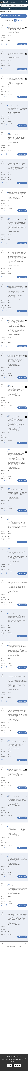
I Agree (9, 1065)
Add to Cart (23, 44)
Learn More (17, 1065)
